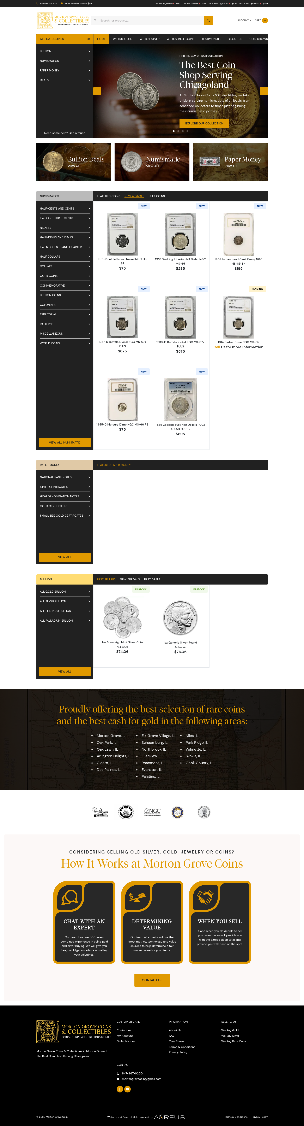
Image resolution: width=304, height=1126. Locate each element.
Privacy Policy (178, 1052)
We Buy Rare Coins (180, 39)
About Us (235, 39)
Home (101, 39)
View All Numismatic (65, 442)
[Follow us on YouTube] (127, 1089)
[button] (174, 131)
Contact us (124, 1030)
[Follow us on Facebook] (120, 1089)
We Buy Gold (122, 39)
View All (74, 166)
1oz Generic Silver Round (180, 642)
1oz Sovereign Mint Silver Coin (122, 642)
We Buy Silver (149, 39)
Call (216, 347)
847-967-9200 (48, 3)
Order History (126, 1041)
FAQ (171, 1036)
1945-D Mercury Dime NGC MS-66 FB (122, 424)
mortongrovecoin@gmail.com (142, 1079)
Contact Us (152, 980)
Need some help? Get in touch (64, 133)
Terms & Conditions (182, 1047)
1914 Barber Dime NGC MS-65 (238, 342)
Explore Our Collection (204, 123)
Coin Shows (258, 39)
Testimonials (211, 39)
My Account (125, 1036)
